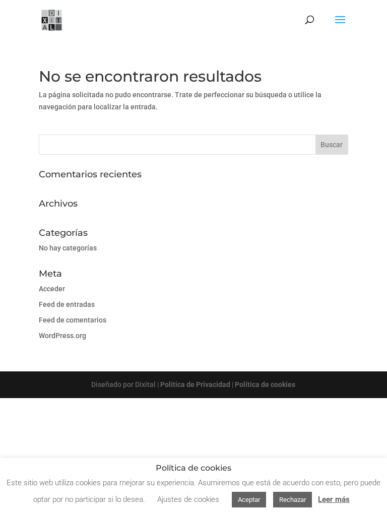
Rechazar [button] (292, 499)
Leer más (334, 499)
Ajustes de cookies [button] (188, 499)
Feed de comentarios (72, 320)
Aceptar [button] (249, 499)
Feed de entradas (67, 304)
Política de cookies (265, 384)
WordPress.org (62, 336)
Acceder (52, 289)
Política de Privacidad (195, 384)
